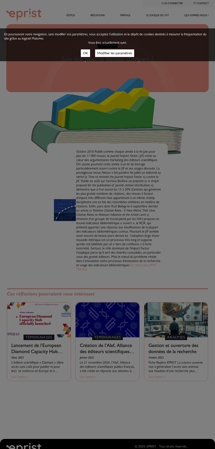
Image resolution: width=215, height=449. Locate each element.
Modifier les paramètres (114, 53)
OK (85, 53)
